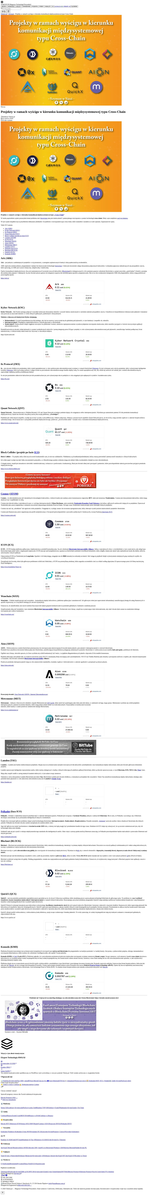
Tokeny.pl (4, 14)
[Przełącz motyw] (3, 11)
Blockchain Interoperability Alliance (81, 549)
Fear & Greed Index (98, 1172)
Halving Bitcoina (69, 1148)
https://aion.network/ (7, 665)
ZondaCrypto (16, 1116)
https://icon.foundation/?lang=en (11, 567)
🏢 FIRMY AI (65, 6)
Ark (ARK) (8, 228)
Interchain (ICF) (107, 512)
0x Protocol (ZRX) (11, 232)
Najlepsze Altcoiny (50, 1156)
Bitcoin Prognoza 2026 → (9, 1097)
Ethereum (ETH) (15, 1124)
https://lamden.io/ (6, 782)
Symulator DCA (36, 1132)
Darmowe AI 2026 (41, 1140)
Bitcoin (11, 965)
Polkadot (5, 811)
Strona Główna (5, 1108)
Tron (139, 770)
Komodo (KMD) (10, 254)
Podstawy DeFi (59, 1148)
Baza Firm (27, 1164)
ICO (36, 452)
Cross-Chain (59, 215)
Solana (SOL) (25, 1124)
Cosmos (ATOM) (10, 237)
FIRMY (41, 6)
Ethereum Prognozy (85, 1172)
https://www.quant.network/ (10, 423)
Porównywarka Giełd (30, 1108)
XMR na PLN (25, 1172)
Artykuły (11, 14)
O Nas (3, 1164)
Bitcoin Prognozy (73, 1172)
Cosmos (5, 493)
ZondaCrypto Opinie (50, 1172)
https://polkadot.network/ (9, 837)
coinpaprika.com (96, 304)
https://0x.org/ (5, 379)
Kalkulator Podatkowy (8, 1132)
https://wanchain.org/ (7, 614)
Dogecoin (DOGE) (55, 1124)
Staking (59, 1172)
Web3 (66, 1172)
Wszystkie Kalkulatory (72, 1132)
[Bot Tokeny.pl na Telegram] (6, 1175)
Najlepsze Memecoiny (26, 1156)
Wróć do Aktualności (9, 1100)
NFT (63, 1172)
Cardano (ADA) (43, 1124)
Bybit (27, 1116)
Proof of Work (95, 965)
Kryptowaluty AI (38, 1156)
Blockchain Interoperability (33, 658)
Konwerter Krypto (47, 1132)
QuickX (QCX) (10, 252)
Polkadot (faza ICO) (11, 248)
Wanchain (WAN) (10, 241)
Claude (20, 1140)
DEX (64, 856)
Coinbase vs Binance (46, 1116)
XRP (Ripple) (34, 1124)
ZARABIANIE (26, 6)
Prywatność (20, 1164)
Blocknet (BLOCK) (11, 250)
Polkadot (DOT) (66, 1124)
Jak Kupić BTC (61, 1156)
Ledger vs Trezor (81, 1156)
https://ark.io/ (5, 278)
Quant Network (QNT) (12, 234)
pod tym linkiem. (122, 218)
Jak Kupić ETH (71, 1156)
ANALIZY (48, 6)
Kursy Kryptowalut (16, 1108)
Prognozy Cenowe (59, 1132)
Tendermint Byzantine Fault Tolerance (86, 503)
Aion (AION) (9, 243)
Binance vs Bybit (34, 1116)
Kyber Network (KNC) (12, 230)
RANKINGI (11, 6)
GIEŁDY (18, 6)
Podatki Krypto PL (81, 1148)
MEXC (23, 1116)
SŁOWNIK (74, 6)
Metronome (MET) (11, 245)
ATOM (14, 493)
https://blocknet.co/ (7, 864)
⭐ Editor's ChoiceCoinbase (10, 1084)
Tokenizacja (4, 1172)
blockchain (43, 218)
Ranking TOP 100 (42, 1108)
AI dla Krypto (51, 1140)
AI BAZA (57, 6)
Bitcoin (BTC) (5, 1124)
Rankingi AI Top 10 (29, 1140)
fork (15, 956)
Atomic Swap (56, 779)
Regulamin (13, 1164)
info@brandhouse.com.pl (56, 1183)
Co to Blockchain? (48, 1148)
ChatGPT (15, 1140)
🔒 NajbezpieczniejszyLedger (29, 1084)
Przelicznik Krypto (14, 1172)
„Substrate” (102, 821)
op (127, 856)
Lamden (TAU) (10, 247)
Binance (9, 1116)
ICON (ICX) (9, 239)
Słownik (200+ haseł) (35, 1148)
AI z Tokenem (60, 1140)
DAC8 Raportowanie (38, 1164)
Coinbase (4, 1116)
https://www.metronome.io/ (9, 710)
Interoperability (47, 609)
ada (78, 850)
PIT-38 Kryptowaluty (36, 1172)
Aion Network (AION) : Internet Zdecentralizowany (31, 694)
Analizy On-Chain (78, 1108)
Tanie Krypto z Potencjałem (10, 1156)
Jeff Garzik (50, 703)
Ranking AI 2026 (6, 1140)
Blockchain (66, 271)
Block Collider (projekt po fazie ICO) (17, 236)
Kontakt (7, 1164)
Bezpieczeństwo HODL (20, 1148)
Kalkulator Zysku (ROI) (23, 1132)
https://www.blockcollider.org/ (10, 469)
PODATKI (35, 6)
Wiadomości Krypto (65, 1108)
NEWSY (4, 6)
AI (53, 6)
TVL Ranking (109, 1172)
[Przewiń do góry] (2, 1192)
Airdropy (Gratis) (53, 1108)
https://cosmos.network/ (8, 515)
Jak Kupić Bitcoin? (7, 1148)
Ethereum (95, 368)
